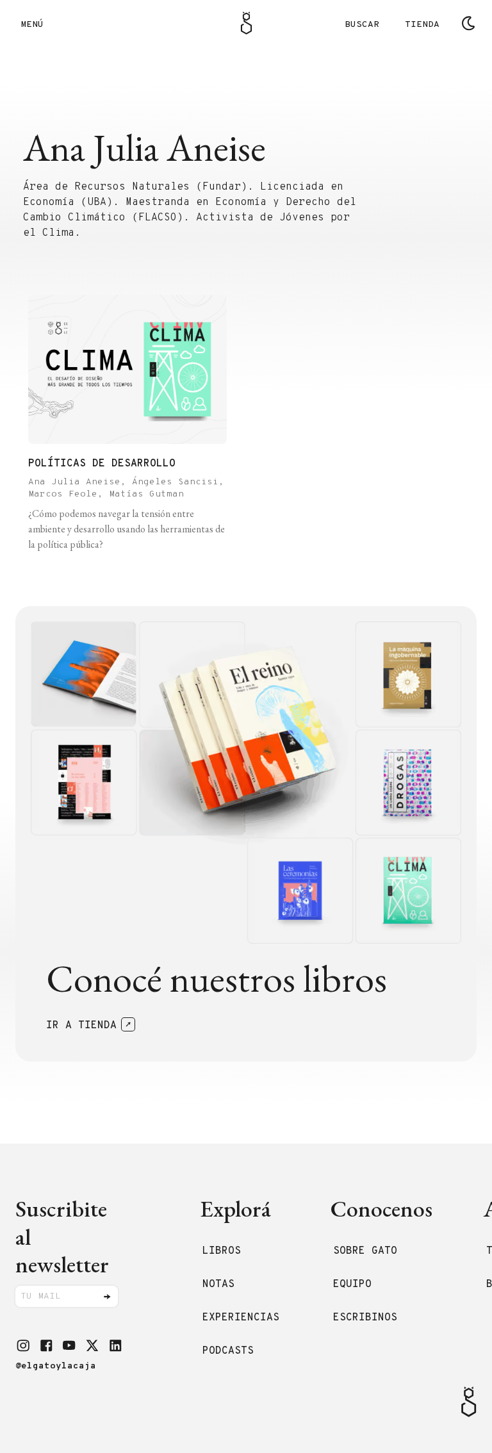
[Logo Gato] (246, 23)
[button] (23, 1345)
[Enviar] (107, 1296)
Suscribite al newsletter (62, 1236)
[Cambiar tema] (468, 23)
